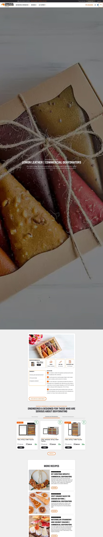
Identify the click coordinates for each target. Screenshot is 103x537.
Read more (54, 487)
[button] (96, 4)
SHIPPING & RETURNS (43, 1)
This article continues (38, 398)
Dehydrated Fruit (56, 471)
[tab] (34, 416)
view (39, 364)
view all (51, 453)
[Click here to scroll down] (51, 176)
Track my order (34, 1)
